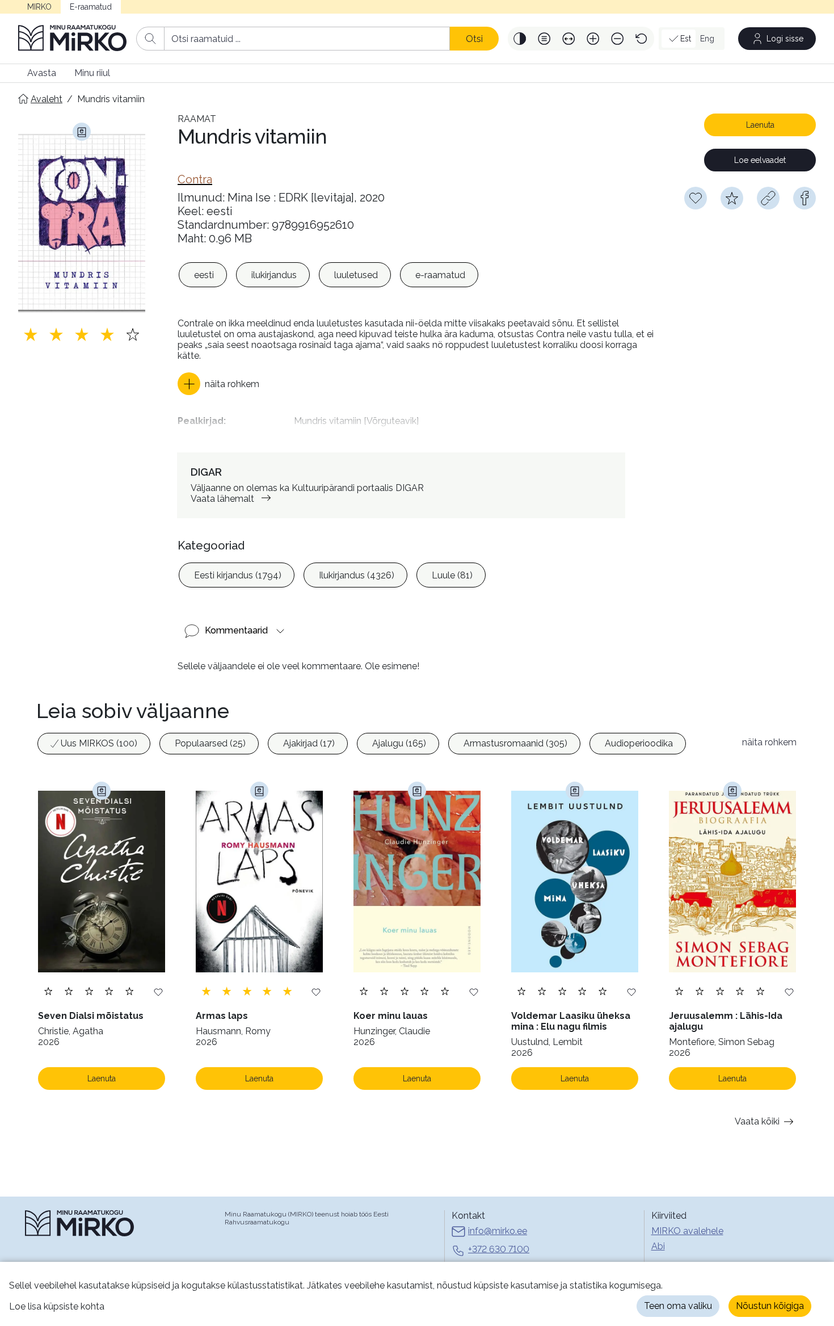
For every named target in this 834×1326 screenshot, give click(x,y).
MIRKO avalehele (687, 1231)
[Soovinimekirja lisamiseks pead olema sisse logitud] (695, 198)
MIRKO (39, 6)
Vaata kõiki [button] (757, 1121)
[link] (195, 179)
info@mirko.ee (497, 1231)
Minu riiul (92, 73)
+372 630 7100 (498, 1249)
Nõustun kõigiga (770, 1305)
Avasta (41, 73)
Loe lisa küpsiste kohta (56, 1306)
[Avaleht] (72, 38)
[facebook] (804, 198)
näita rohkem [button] (769, 742)
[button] (519, 38)
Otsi (474, 38)
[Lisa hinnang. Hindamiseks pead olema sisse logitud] (81, 334)
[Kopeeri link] (768, 198)
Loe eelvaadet (760, 160)
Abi (658, 1246)
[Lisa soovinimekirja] (158, 991)
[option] (203, 274)
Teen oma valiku (678, 1305)
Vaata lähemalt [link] (222, 498)
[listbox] (328, 274)
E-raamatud (91, 6)
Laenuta (760, 124)
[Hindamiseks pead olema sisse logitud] (732, 198)
